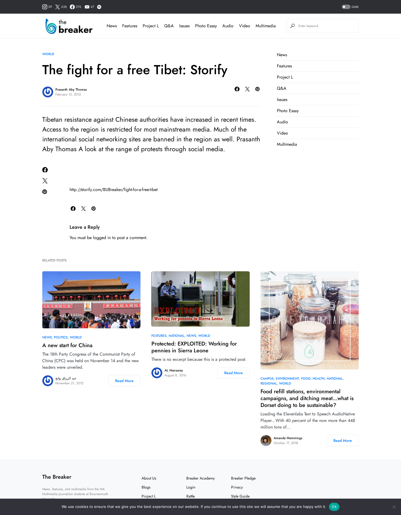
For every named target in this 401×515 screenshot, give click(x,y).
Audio (282, 122)
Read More (124, 380)
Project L (285, 77)
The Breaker (56, 477)
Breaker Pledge (243, 478)
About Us (149, 478)
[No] (394, 507)
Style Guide (240, 496)
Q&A (281, 88)
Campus (267, 378)
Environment (287, 378)
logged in (102, 237)
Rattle (190, 496)
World (48, 54)
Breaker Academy (200, 478)
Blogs (146, 487)
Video (282, 133)
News (282, 55)
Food (305, 378)
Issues (282, 99)
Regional (269, 383)
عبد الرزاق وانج (65, 378)
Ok (334, 506)
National (176, 335)
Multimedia (287, 144)
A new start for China (67, 345)
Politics (61, 337)
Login (190, 487)
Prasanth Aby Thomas (71, 89)
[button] (350, 7)
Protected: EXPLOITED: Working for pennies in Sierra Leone (194, 347)
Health (319, 378)
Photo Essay (288, 111)
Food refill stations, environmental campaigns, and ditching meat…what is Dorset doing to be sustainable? (307, 398)
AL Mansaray (173, 370)
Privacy (237, 487)
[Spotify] (99, 6)
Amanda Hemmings (288, 438)
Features (284, 66)
